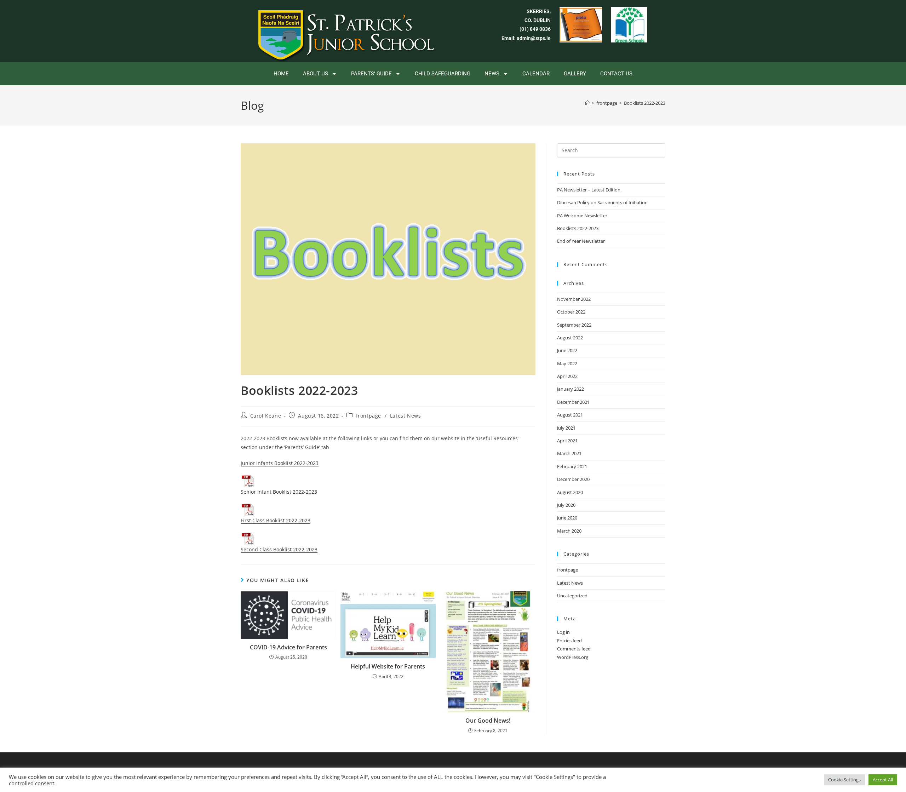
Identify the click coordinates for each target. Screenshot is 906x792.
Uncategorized (572, 595)
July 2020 (566, 505)
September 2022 (574, 325)
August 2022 (570, 337)
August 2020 (570, 492)
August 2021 (570, 415)
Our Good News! (487, 720)
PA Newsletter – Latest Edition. (589, 189)
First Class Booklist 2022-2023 (275, 520)
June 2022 (567, 350)
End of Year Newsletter (581, 241)
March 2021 (569, 453)
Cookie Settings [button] (844, 779)
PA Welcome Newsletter (582, 215)
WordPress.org (572, 657)
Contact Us (616, 73)
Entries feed (569, 640)
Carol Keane (265, 415)
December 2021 (573, 402)
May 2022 (567, 363)
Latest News (405, 415)
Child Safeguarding (442, 73)
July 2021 (566, 428)
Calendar (536, 73)
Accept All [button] (883, 779)
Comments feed (574, 648)
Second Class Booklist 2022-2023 (279, 549)
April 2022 (567, 376)
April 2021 (567, 440)
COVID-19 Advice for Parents (288, 647)
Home (281, 73)
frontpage (368, 415)
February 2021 (572, 466)
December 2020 (573, 479)
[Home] (587, 103)
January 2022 (570, 389)
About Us (315, 73)
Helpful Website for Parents (388, 666)
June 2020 (567, 518)
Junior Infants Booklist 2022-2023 (280, 463)
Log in (563, 632)
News (491, 73)
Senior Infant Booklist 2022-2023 (279, 491)
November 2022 (574, 299)
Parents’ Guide (371, 73)
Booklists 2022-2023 (644, 103)
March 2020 (569, 531)
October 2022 (571, 312)
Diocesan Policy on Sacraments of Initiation (602, 202)
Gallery (575, 73)
